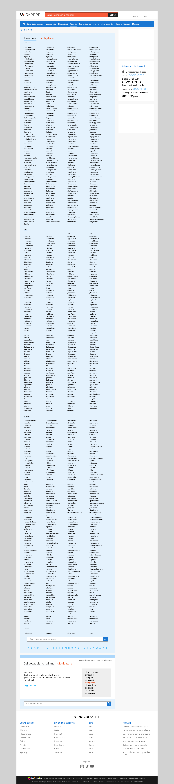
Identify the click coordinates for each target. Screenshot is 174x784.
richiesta (142, 72)
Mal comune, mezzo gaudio (135, 741)
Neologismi (63, 24)
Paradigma (59, 745)
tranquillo (128, 85)
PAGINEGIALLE (60, 778)
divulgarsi (89, 680)
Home (23, 24)
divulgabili (89, 675)
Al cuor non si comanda (133, 748)
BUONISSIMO (133, 778)
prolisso (134, 78)
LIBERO (45, 778)
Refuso (23, 741)
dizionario (89, 690)
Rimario (73, 24)
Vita (90, 726)
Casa (91, 734)
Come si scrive (85, 24)
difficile (139, 85)
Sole (90, 730)
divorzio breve (91, 672)
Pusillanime (25, 737)
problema (137, 74)
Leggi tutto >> (30, 685)
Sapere (32, 15)
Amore (92, 741)
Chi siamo (35, 781)
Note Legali (42, 781)
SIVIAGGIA (116, 778)
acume (139, 88)
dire (124, 71)
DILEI (110, 778)
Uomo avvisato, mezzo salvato (136, 730)
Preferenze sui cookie (69, 781)
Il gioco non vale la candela (135, 745)
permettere (127, 89)
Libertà (57, 726)
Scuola (96, 24)
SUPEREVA (142, 778)
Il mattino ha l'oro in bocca (135, 737)
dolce (125, 78)
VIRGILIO (51, 778)
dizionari (89, 688)
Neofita (23, 745)
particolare (133, 92)
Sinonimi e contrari (35, 24)
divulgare (89, 677)
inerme (125, 92)
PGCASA (83, 778)
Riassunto (58, 741)
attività (125, 75)
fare (141, 92)
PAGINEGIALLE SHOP (73, 778)
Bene (91, 752)
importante (133, 72)
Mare (91, 737)
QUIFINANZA (124, 778)
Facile (56, 730)
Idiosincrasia (25, 734)
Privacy (49, 781)
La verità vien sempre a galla (135, 726)
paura (135, 96)
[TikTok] (87, 766)
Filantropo (24, 730)
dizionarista (90, 693)
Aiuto (78, 781)
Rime (30, 30)
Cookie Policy (57, 781)
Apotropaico (25, 752)
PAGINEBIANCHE (92, 778)
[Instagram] (82, 766)
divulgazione (90, 685)
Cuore (91, 745)
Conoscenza (59, 737)
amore (127, 95)
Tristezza (58, 752)
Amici (91, 748)
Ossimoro (24, 726)
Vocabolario (51, 24)
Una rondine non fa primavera (136, 734)
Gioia (56, 748)
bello (146, 92)
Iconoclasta (25, 748)
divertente (132, 82)
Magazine (136, 24)
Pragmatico (59, 734)
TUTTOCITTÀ (103, 778)
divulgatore (90, 682)
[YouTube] (91, 766)
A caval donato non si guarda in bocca (137, 753)
